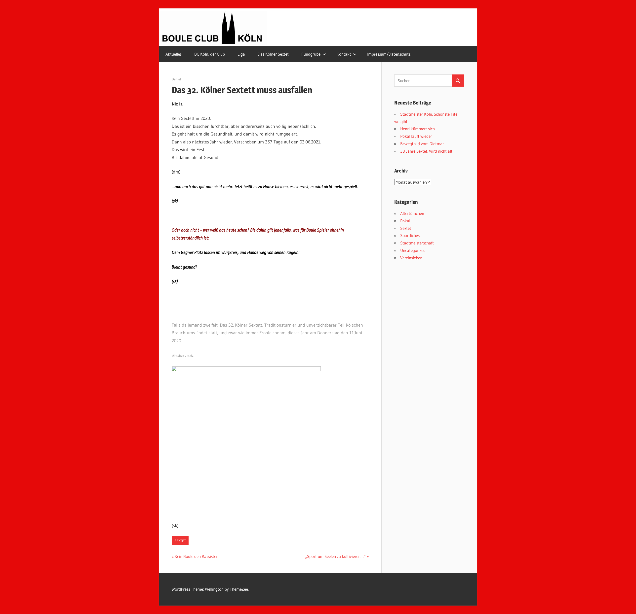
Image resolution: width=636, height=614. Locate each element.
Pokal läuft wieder (416, 136)
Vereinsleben (411, 257)
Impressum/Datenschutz (388, 54)
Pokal (405, 220)
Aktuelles (173, 54)
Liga (241, 54)
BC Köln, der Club (209, 54)
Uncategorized (413, 250)
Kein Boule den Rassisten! (197, 556)
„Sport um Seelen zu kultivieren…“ (335, 556)
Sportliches (410, 235)
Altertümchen (412, 213)
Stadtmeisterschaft (417, 242)
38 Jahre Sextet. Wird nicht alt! (427, 151)
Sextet (180, 541)
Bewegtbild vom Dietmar (422, 143)
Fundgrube (310, 54)
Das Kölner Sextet (273, 54)
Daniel (176, 79)
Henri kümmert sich (417, 128)
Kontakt (344, 54)
